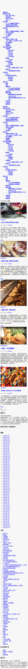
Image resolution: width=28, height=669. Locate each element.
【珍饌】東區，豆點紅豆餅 (8, 310)
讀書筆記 (5, 598)
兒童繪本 (8, 48)
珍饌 (5, 219)
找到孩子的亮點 (9, 32)
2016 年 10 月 (6, 527)
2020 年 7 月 (6, 462)
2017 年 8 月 (6, 511)
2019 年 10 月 (6, 472)
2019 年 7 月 (6, 477)
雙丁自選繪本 (9, 42)
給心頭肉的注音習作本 (11, 75)
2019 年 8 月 (6, 475)
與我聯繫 (5, 655)
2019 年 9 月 (6, 473)
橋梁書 (7, 58)
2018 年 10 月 (6, 489)
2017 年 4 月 (6, 518)
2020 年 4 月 (6, 465)
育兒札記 (5, 28)
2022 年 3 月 (6, 439)
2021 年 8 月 (6, 445)
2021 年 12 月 (6, 440)
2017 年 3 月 (6, 519)
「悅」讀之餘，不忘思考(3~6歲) (14, 40)
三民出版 (10, 53)
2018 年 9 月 (6, 491)
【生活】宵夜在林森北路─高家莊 (10, 222)
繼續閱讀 (2, 240)
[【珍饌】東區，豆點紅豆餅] (14, 305)
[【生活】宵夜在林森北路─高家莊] (14, 218)
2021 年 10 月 (6, 442)
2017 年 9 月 (6, 510)
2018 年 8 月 (6, 492)
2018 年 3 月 (6, 500)
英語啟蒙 (8, 66)
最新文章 (5, 12)
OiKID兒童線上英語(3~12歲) (15, 67)
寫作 (6, 345)
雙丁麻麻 (10, 225)
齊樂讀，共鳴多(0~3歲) (11, 39)
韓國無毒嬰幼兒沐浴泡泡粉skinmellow (13, 573)
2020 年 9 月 (6, 459)
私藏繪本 (5, 601)
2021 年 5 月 (6, 448)
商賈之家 (5, 81)
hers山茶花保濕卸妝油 (14, 88)
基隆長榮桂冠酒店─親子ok (12, 26)
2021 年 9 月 (6, 443)
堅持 (7, 85)
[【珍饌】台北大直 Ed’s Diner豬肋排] (14, 386)
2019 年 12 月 (6, 469)
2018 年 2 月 (6, 502)
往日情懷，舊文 (7, 641)
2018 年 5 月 (6, 497)
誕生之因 (10, 77)
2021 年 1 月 (6, 453)
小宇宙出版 (11, 56)
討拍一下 (8, 20)
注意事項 (10, 80)
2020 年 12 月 (6, 454)
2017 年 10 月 (6, 508)
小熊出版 (10, 59)
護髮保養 (8, 91)
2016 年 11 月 (6, 526)
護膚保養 (8, 86)
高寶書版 (10, 62)
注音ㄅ (7, 74)
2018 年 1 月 (6, 503)
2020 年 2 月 (6, 467)
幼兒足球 (8, 100)
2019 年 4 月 (6, 481)
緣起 (7, 83)
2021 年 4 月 (6, 450)
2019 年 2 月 (6, 484)
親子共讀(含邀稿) (7, 47)
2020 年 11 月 (6, 456)
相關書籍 (5, 604)
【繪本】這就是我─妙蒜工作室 (11, 579)
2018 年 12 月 (6, 488)
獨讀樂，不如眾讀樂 (8, 603)
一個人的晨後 (6, 639)
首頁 (4, 650)
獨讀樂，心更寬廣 (8, 651)
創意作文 (8, 69)
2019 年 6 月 (6, 478)
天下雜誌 (10, 64)
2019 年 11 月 (6, 470)
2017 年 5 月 (6, 516)
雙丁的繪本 (6, 606)
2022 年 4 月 (6, 437)
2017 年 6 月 (6, 515)
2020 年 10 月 (6, 458)
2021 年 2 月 (6, 451)
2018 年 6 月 (6, 496)
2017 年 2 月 (6, 521)
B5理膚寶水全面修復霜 (14, 89)
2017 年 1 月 (6, 522)
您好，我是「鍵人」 (11, 15)
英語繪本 (8, 43)
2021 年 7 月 (6, 446)
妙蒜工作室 (11, 50)
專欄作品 (5, 644)
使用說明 (10, 78)
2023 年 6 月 (6, 435)
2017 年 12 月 (6, 505)
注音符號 (5, 72)
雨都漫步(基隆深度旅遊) (12, 25)
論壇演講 (5, 595)
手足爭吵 (8, 36)
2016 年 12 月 (6, 524)
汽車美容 (8, 102)
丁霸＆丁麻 (6, 609)
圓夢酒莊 (8, 104)
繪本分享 (5, 37)
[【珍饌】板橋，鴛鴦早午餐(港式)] (14, 256)
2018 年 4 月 (6, 499)
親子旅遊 (5, 21)
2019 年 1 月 (6, 486)
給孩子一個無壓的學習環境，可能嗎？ (15, 31)
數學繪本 (8, 45)
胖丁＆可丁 (6, 611)
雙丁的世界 (6, 592)
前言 (7, 29)
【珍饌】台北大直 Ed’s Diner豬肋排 (11, 390)
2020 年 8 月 (6, 461)
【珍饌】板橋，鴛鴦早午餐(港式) (10, 261)
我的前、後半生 (9, 18)
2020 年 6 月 (6, 464)
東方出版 (10, 55)
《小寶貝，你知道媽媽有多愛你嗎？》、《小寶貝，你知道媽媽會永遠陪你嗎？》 (15, 565)
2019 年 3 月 (6, 483)
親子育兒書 (8, 61)
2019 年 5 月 (6, 480)
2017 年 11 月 (6, 507)
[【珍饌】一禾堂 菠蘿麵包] (14, 344)
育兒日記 (5, 587)
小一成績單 (8, 34)
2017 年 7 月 (6, 513)
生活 (4, 636)
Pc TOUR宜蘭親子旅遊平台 (13, 23)
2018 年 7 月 (6, 494)
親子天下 (10, 51)
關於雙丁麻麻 (6, 13)
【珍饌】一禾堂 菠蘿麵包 (7, 348)
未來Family (6, 593)
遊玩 (4, 637)
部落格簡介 (8, 17)
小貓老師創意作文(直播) (14, 70)
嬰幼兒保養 (8, 93)
